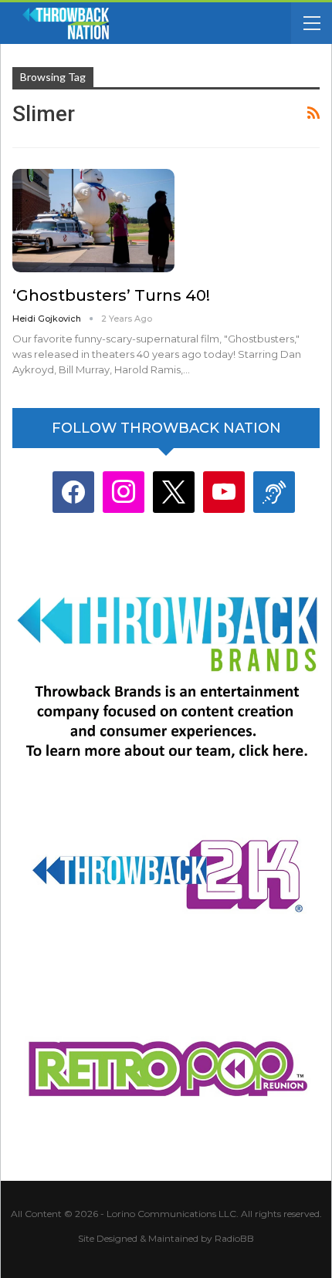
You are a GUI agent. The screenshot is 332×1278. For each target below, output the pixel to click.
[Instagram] (123, 491)
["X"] (174, 491)
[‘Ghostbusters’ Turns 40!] (93, 220)
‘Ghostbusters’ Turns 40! (111, 295)
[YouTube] (224, 491)
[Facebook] (73, 491)
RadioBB (234, 1238)
